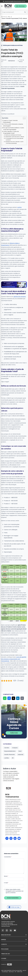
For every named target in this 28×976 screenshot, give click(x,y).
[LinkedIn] (15, 838)
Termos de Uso (5, 953)
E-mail (6, 883)
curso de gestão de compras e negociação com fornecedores (13, 659)
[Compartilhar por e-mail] (22, 698)
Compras (15, 748)
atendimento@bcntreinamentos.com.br (15, 1)
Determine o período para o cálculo (15, 136)
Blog (9, 16)
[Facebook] (6, 838)
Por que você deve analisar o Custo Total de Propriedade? (13, 128)
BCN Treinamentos (12, 795)
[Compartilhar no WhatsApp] (4, 698)
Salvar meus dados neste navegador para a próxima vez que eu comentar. (14, 891)
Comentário (8, 857)
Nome (6, 876)
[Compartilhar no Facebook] (9, 698)
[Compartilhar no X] (13, 698)
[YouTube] (19, 838)
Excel (20, 751)
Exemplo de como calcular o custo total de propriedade (14, 142)
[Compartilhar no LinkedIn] (18, 698)
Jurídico (6, 758)
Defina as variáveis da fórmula (13, 135)
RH (13, 758)
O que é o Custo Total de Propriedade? (10, 121)
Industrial (20, 754)
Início (4, 16)
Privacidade (4, 949)
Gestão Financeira (9, 754)
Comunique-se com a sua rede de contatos (14, 139)
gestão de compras (20, 296)
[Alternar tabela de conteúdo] (23, 118)
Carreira (6, 748)
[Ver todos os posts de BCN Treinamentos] (8, 788)
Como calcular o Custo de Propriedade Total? (11, 132)
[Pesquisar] (25, 12)
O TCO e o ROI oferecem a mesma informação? (13, 125)
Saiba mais (14, 733)
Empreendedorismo (9, 751)
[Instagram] (11, 838)
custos (19, 207)
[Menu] (1, 6)
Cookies (3, 958)
